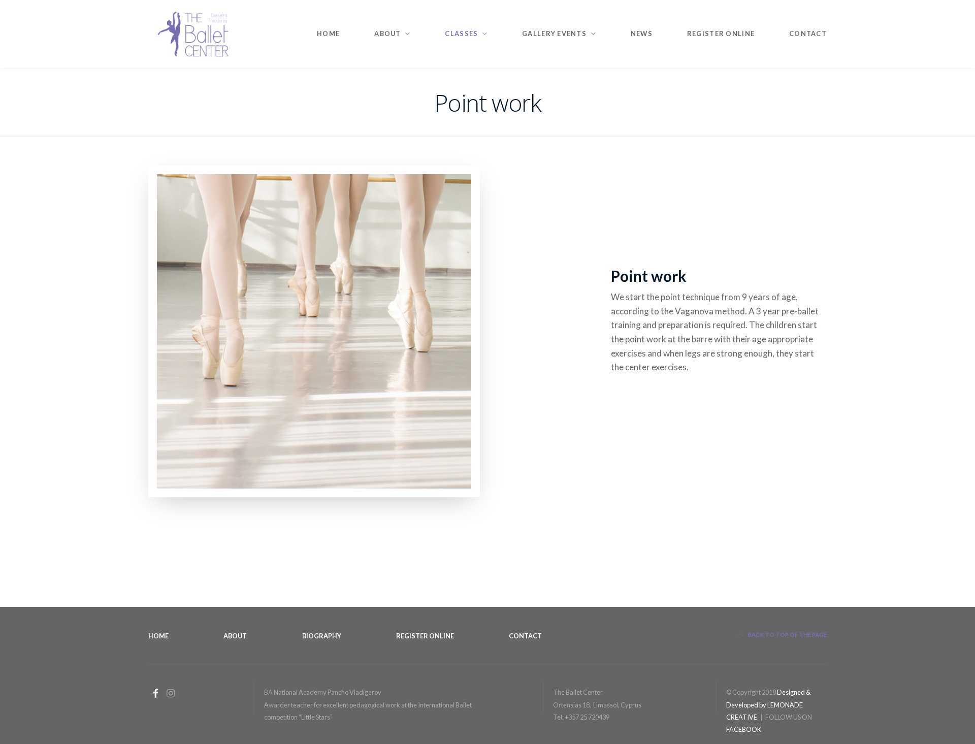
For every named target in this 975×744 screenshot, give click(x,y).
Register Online (721, 33)
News (642, 33)
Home (328, 33)
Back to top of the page (787, 634)
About (235, 636)
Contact (808, 33)
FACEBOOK (743, 729)
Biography (321, 636)
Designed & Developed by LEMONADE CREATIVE (768, 704)
